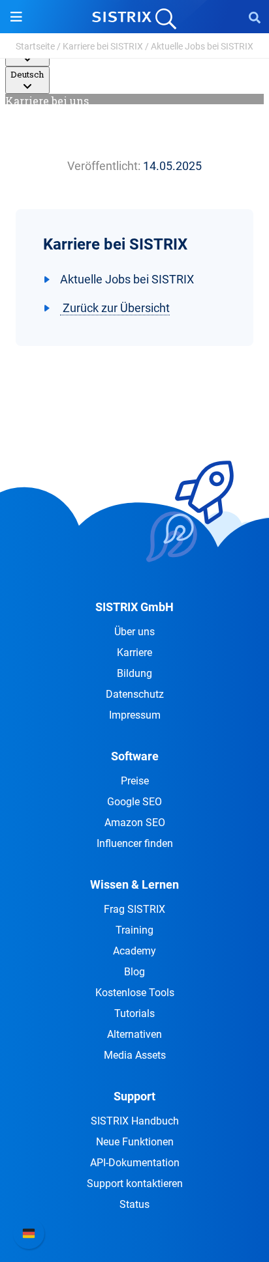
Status (134, 1204)
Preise (135, 781)
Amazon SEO (134, 822)
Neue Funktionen (135, 1142)
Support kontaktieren (135, 1183)
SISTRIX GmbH (134, 607)
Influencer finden (135, 843)
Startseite (35, 46)
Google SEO (134, 802)
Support (134, 1096)
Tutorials (134, 1013)
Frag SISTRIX (134, 909)
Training (134, 930)
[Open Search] (254, 17)
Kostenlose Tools (134, 992)
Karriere (134, 652)
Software (135, 756)
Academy (134, 951)
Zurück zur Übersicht (115, 308)
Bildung (134, 673)
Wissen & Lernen (134, 884)
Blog (134, 972)
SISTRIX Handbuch (135, 1121)
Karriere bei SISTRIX (103, 46)
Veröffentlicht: (103, 166)
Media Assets (135, 1055)
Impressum (135, 715)
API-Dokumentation (135, 1162)
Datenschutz (135, 694)
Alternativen (134, 1034)
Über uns (134, 631)
